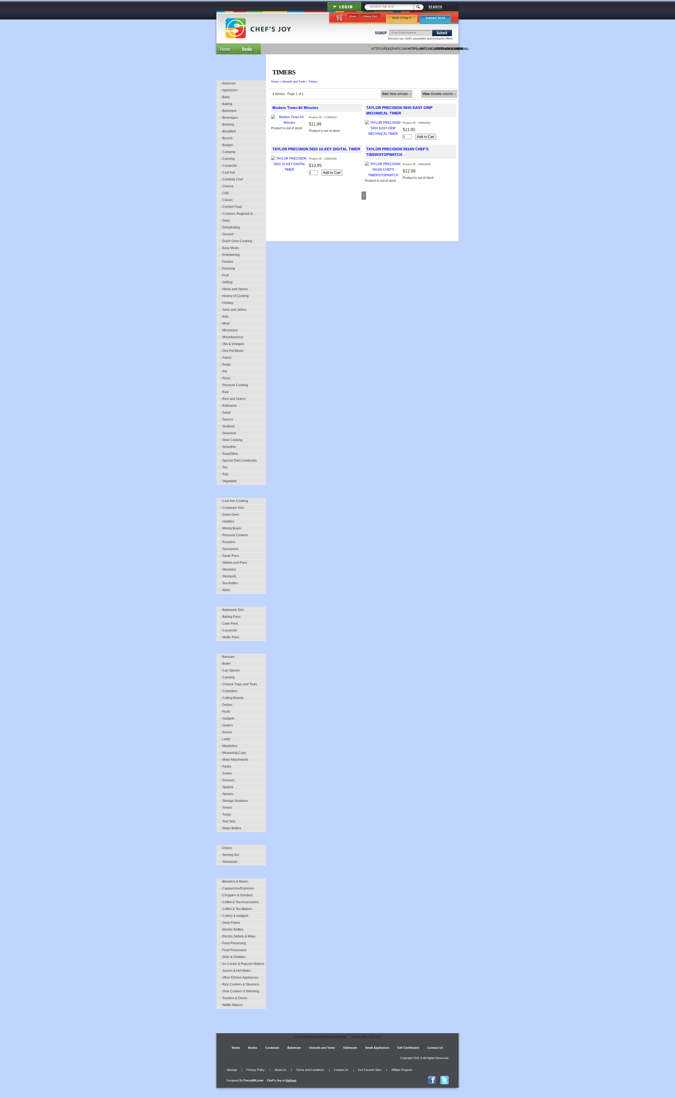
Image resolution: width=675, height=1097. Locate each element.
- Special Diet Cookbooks (238, 460)
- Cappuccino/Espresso (237, 888)
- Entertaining (230, 255)
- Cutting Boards (232, 698)
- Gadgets (227, 718)
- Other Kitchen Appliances (239, 977)
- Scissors (227, 780)
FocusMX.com (253, 1080)
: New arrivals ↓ (396, 94)
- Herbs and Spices (234, 289)
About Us (280, 1069)
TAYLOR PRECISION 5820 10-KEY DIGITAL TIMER (316, 149)
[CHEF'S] (258, 37)
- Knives (226, 732)
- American (228, 83)
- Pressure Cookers (234, 535)
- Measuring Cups (233, 753)
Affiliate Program (401, 1069)
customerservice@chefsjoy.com (324, 1036)
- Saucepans (229, 549)
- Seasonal (228, 433)
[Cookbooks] (247, 49)
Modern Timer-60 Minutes (295, 108)
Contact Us (435, 1047)
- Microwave (229, 330)
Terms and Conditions (310, 1069)
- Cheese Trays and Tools (238, 684)
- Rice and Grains (232, 399)
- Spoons (226, 794)
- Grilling (226, 282)
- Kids (224, 316)
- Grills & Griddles (232, 957)
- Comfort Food (231, 207)
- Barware (227, 657)
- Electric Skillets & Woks (237, 936)
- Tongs (225, 814)
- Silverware (229, 862)
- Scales (226, 773)
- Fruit (224, 275)
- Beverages (229, 117)
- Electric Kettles (231, 929)
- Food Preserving (233, 943)
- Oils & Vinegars (232, 344)
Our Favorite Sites (370, 1069)
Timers (312, 81)
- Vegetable (228, 481)
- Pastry (225, 766)
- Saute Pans (229, 556)
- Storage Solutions (234, 801)
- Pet (223, 371)
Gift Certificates (408, 1047)
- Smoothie (228, 447)
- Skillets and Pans (233, 562)
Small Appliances (377, 1047)
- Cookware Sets (232, 508)
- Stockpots (228, 576)
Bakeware (294, 1047)
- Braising (227, 124)
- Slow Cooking (231, 440)
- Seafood (227, 426)
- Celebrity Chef (231, 179)
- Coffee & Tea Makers (236, 909)
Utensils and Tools (293, 81)
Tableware (350, 1047)
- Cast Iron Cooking (234, 501)
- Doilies (226, 705)
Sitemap (231, 1069)
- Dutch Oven (229, 514)
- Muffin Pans (229, 637)
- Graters (226, 725)
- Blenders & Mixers (234, 881)
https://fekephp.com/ (389, 49)
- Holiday (226, 303)
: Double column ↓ (439, 94)
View (353, 16)
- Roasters (227, 542)
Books (252, 1047)
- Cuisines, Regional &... (237, 213)
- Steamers (228, 569)
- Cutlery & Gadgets (234, 916)
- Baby (225, 97)
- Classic (226, 200)
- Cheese (227, 186)
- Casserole (228, 165)
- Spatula (226, 787)
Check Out (370, 16)
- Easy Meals (229, 248)
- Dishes (226, 848)
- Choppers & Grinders (236, 895)
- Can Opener (230, 670)
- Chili (224, 193)
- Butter (225, 663)
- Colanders (228, 691)
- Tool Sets (227, 821)
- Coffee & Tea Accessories (239, 902)
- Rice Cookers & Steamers (239, 984)
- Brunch (226, 138)
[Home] (225, 49)
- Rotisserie (228, 406)
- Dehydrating (230, 227)
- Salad (225, 412)
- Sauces (226, 419)
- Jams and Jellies (233, 310)
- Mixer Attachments (234, 759)
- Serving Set (229, 855)
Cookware (272, 1047)
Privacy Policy (256, 1069)
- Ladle (225, 739)
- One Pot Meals (231, 351)
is (281, 1080)
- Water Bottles (230, 828)
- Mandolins (228, 746)
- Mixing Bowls (230, 528)
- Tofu (224, 474)
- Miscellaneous (231, 337)
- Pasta (225, 364)
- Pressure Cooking (234, 385)
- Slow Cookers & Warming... (240, 991)
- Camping (227, 152)
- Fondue (226, 262)
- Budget (226, 145)
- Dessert (226, 234)
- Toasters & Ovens (233, 998)
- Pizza (225, 378)
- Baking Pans (230, 617)
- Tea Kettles (229, 583)
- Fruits (225, 711)
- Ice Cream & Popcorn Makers (242, 964)
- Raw (224, 392)
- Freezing (227, 268)
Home (275, 81)
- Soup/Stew (229, 454)
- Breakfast (228, 131)
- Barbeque (228, 111)
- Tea (224, 467)
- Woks (225, 590)
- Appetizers (228, 90)
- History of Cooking (234, 296)
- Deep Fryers (230, 922)
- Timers (226, 807)
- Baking (226, 104)
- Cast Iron (227, 172)
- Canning (227, 159)
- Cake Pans (229, 623)
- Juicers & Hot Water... (236, 971)
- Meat (224, 323)
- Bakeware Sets (232, 610)
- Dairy (225, 220)
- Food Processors (233, 950)
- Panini (226, 358)
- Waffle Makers (231, 1005)
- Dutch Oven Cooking (236, 241)
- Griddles (227, 521)
